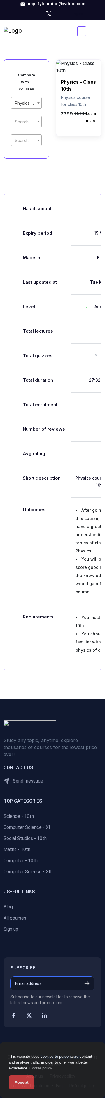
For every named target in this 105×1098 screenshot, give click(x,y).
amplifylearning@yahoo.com (55, 3)
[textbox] (26, 122)
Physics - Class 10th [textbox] (27, 103)
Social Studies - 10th (25, 838)
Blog (8, 907)
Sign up (11, 929)
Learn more (91, 117)
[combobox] (26, 103)
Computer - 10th (21, 860)
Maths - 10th (17, 849)
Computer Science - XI (27, 827)
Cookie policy (40, 1068)
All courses (15, 918)
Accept (22, 1082)
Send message (27, 781)
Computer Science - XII (28, 871)
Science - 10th (19, 816)
